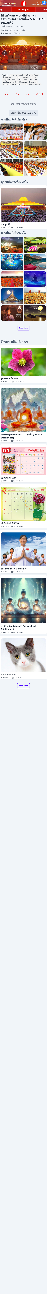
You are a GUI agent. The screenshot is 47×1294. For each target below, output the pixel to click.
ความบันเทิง (16, 80)
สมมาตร (17, 77)
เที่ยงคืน (25, 77)
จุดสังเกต (35, 75)
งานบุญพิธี (20, 33)
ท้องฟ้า (21, 75)
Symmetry (33, 82)
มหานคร (33, 77)
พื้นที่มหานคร (7, 77)
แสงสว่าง (13, 75)
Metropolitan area (20, 82)
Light (25, 80)
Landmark (7, 82)
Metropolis (16, 84)
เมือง (28, 75)
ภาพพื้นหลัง (7, 33)
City (35, 80)
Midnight (6, 84)
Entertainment (34, 84)
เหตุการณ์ (6, 80)
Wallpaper (23, 9)
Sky (30, 80)
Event (25, 84)
